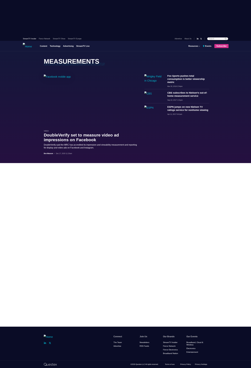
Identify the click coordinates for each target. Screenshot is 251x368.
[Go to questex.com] (50, 364)
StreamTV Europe (74, 39)
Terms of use (170, 364)
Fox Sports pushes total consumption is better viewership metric (186, 79)
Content (43, 46)
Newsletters (144, 342)
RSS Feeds (144, 346)
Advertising (68, 46)
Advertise (178, 39)
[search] (226, 39)
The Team (117, 342)
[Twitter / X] (201, 39)
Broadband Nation (170, 353)
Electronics (190, 348)
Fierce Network (44, 39)
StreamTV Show (59, 39)
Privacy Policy (185, 364)
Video (46, 131)
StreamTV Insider (29, 39)
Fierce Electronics (170, 350)
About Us (188, 39)
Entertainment (192, 352)
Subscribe (221, 46)
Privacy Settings (201, 364)
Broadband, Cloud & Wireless (194, 343)
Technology (55, 46)
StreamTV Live (83, 46)
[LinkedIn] (198, 39)
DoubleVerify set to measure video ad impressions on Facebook (81, 137)
